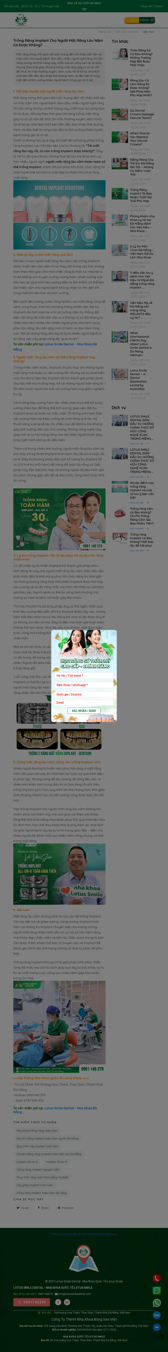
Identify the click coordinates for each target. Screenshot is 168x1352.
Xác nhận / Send (84, 710)
